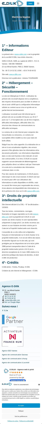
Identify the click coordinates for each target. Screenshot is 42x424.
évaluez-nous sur (17, 380)
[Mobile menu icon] (38, 3)
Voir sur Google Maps (12, 302)
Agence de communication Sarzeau (15, 355)
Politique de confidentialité (26, 421)
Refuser (21, 411)
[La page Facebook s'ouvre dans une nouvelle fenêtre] (3, 311)
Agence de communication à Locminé (15, 363)
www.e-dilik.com (21, 54)
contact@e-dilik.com (12, 300)
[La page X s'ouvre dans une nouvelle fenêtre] (5, 311)
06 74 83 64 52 (10, 298)
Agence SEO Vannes (9, 351)
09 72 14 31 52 (10, 296)
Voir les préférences (21, 416)
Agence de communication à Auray (14, 359)
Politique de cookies (13, 421)
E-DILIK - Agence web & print (22, 370)
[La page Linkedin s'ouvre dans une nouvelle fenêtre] (7, 311)
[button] (39, 385)
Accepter (21, 405)
